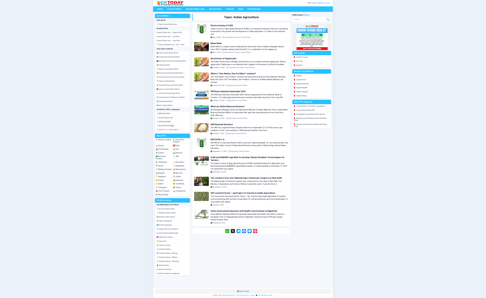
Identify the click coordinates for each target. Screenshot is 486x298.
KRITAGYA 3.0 (217, 139)
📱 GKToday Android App (264, 295)
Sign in (307, 15)
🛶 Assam (160, 146)
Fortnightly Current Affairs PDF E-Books (310, 114)
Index (253, 295)
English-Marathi (302, 88)
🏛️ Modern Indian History (165, 217)
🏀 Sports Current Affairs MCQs (168, 89)
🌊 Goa (176, 149)
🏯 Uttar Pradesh (162, 191)
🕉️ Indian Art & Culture (164, 237)
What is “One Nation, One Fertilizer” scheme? (233, 73)
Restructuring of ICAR (222, 25)
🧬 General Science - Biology (166, 253)
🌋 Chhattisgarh (162, 149)
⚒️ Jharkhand (161, 162)
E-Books (230, 9)
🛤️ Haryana (177, 153)
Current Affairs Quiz (195, 9)
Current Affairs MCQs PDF (305, 110)
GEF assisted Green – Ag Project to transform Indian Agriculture (243, 193)
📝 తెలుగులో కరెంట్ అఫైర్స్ (165, 126)
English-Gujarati (302, 92)
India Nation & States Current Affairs (238, 37)
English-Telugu (301, 96)
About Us (232, 295)
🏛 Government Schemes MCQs (168, 57)
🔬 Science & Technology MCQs (168, 93)
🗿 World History (162, 265)
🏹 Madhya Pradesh (164, 169)
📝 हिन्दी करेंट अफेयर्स (163, 114)
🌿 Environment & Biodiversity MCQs (169, 73)
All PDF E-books (302, 57)
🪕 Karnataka (178, 162)
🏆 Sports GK (161, 241)
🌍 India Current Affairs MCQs (167, 53)
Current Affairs (174, 9)
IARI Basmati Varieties (222, 124)
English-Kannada (302, 84)
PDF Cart (299, 61)
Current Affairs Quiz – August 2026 (169, 32)
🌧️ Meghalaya (178, 166)
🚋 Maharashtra (179, 169)
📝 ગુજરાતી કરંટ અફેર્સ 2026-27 (167, 130)
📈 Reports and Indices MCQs (167, 69)
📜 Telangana (161, 187)
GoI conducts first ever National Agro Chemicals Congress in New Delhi (246, 178)
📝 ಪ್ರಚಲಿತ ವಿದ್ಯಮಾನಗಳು (164, 118)
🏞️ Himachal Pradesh (161, 157)
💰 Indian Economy (163, 245)
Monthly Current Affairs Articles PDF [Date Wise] (310, 119)
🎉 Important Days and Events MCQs (169, 85)
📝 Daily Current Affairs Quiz (166, 24)
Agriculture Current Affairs (237, 85)
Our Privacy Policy (243, 295)
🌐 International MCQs (164, 101)
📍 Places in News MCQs (165, 81)
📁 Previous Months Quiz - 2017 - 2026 (170, 45)
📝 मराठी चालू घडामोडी (163, 122)
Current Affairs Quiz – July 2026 (167, 36)
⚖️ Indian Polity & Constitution (167, 229)
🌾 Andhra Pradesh (163, 140)
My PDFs (299, 65)
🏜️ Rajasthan (178, 180)
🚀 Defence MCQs (163, 65)
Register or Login (323, 3)
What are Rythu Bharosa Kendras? (228, 106)
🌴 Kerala (159, 166)
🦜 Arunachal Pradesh (178, 141)
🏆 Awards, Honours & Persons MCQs (170, 77)
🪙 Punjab (160, 180)
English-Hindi (301, 80)
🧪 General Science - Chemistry (167, 261)
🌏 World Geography (164, 225)
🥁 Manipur (160, 173)
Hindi (240, 9)
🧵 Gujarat (160, 153)
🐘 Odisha (177, 177)
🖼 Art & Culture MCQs (164, 105)
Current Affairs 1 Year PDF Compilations (310, 106)
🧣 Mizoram (178, 173)
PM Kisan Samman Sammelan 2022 (228, 91)
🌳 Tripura (177, 187)
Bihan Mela (216, 43)
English (299, 76)
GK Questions (215, 9)
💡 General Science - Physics (166, 257)
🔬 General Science (163, 249)
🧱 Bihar (176, 146)
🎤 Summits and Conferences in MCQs (170, 97)
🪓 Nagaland (161, 177)
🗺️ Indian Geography (164, 221)
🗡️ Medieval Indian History (166, 213)
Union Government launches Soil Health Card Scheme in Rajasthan (244, 211)
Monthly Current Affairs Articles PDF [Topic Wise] (310, 125)
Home (160, 9)
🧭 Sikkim (160, 184)
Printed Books (254, 9)
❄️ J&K (176, 156)
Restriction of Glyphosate (223, 58)
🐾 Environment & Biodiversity (167, 233)
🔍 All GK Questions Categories (167, 273)
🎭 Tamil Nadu (178, 184)
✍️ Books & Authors (163, 269)
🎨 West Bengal (162, 195)
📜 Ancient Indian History (165, 209)
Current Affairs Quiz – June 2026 (168, 41)
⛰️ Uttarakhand (179, 191)
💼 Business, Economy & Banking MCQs (171, 61)
